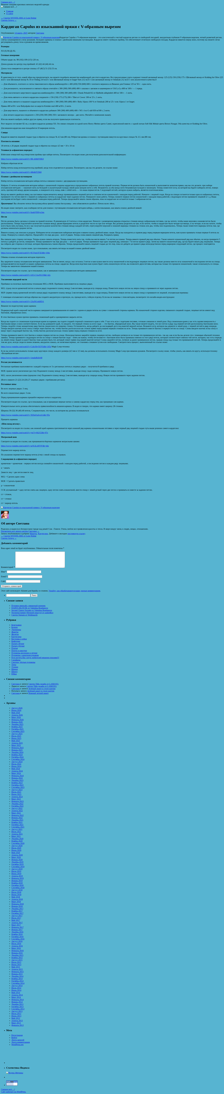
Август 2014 (16, 985)
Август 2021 (16, 829)
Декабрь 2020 (17, 839)
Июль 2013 (16, 1013)
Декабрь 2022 (17, 804)
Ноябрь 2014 (17, 978)
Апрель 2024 (17, 771)
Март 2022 (16, 813)
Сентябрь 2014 (17, 983)
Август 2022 (16, 808)
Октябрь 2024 (17, 757)
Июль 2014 (16, 988)
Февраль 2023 (17, 801)
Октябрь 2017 (17, 913)
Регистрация (17, 1035)
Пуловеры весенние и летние (24, 653)
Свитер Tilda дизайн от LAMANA (43, 684)
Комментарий (8, 567)
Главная (9, 11)
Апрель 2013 (17, 1020)
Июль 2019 (16, 871)
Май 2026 (15, 713)
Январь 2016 (17, 953)
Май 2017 (15, 920)
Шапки (14, 669)
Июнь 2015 (16, 965)
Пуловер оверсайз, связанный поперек (28, 606)
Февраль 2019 (17, 878)
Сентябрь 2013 (17, 1009)
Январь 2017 (17, 930)
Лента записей (17, 1040)
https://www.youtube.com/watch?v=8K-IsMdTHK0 (22, 159)
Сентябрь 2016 (17, 939)
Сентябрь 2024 (17, 759)
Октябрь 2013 (17, 1006)
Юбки (14, 674)
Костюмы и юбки (19, 639)
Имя (3, 572)
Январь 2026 (17, 722)
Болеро (14, 627)
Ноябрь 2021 (17, 822)
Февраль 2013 (17, 1025)
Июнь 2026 (16, 710)
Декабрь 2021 (17, 820)
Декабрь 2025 (17, 724)
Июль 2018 (16, 892)
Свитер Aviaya (8, 20)
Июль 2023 (16, 792)
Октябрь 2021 (17, 825)
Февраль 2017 (17, 927)
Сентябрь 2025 (17, 731)
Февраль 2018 (17, 904)
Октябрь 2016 (17, 937)
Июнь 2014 (16, 990)
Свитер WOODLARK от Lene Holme (18, 18)
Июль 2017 (16, 918)
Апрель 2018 (17, 899)
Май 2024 (15, 769)
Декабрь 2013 (17, 1004)
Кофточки (15, 641)
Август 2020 (16, 846)
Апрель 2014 (17, 995)
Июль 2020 (16, 848)
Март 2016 (16, 948)
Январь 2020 (17, 860)
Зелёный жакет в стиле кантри (41, 688)
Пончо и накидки (19, 651)
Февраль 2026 (17, 720)
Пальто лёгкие (17, 644)
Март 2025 (16, 745)
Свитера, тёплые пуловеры (23, 662)
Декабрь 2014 (17, 976)
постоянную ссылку (76, 533)
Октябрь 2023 (17, 785)
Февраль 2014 (17, 999)
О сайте (9, 13)
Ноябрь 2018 (17, 883)
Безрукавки (16, 625)
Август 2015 (16, 960)
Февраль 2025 (17, 748)
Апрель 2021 (17, 834)
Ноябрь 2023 (17, 783)
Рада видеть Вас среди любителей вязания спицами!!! (35, 658)
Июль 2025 (16, 736)
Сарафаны (15, 660)
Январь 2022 (17, 818)
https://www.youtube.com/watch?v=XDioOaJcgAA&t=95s (25, 415)
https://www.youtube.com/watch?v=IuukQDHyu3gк (22, 212)
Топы (13, 665)
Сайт (3, 581)
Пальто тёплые (17, 646)
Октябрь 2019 (17, 864)
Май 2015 (15, 967)
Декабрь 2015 (17, 955)
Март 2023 (16, 799)
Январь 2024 (17, 778)
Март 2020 (16, 857)
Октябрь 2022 (17, 806)
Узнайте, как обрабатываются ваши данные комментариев (74, 591)
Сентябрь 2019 (17, 867)
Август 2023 (16, 790)
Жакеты (33, 533)
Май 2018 (15, 897)
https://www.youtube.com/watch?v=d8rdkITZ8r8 (21, 172)
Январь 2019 (17, 881)
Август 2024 (16, 762)
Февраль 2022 (17, 815)
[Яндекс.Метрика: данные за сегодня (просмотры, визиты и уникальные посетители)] (14, 1073)
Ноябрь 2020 (17, 841)
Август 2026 (16, 708)
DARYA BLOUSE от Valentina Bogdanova (29, 608)
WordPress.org (17, 1044)
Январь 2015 (17, 974)
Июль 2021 (16, 832)
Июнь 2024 (16, 766)
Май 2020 (15, 853)
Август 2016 (16, 941)
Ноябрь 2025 (17, 727)
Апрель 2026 (17, 715)
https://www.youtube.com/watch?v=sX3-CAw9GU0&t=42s (25, 275)
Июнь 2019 (16, 874)
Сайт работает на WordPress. (13, 1092)
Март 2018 (16, 902)
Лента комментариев (20, 1042)
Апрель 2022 (17, 811)
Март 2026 (16, 717)
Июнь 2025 (16, 738)
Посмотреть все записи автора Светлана (20, 531)
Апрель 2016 (17, 946)
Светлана (40, 33)
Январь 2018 (17, 906)
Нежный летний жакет (38, 693)
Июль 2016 (16, 944)
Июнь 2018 (16, 895)
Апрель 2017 (17, 923)
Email (4, 576)
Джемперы (16, 630)
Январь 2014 (17, 1002)
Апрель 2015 (17, 969)
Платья (14, 648)
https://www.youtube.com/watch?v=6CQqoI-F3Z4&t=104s (25, 253)
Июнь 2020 (16, 850)
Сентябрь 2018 (17, 888)
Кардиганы (43, 533)
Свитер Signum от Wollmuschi (24, 615)
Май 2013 (15, 1018)
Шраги (14, 671)
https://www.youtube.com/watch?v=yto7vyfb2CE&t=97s (24, 433)
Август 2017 (16, 916)
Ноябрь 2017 (17, 911)
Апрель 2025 (17, 743)
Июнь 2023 (16, 794)
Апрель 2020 (17, 855)
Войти (14, 1037)
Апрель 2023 (17, 797)
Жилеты (15, 634)
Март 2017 (16, 925)
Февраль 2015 (17, 972)
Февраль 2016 (17, 951)
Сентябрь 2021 (17, 827)
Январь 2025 (17, 750)
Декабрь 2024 (17, 752)
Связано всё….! (8, 2)
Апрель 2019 (17, 876)
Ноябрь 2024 (17, 755)
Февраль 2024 (17, 776)
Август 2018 (16, 890)
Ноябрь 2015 (17, 958)
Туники (14, 667)
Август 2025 (16, 734)
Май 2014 (15, 992)
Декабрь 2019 (17, 862)
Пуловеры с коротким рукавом (25, 655)
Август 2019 (16, 869)
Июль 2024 (16, 764)
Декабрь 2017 (17, 909)
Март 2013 (16, 1023)
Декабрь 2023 (17, 780)
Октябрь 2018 (17, 885)
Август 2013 (16, 1011)
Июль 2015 (16, 962)
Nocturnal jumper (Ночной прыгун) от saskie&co (32, 613)
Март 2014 (16, 997)
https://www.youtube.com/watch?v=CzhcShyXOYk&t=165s (26, 346)
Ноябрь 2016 (17, 934)
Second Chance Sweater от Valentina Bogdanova (31, 610)
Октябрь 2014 (17, 981)
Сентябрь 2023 (17, 787)
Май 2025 (15, 741)
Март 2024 (16, 773)
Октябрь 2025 (17, 729)
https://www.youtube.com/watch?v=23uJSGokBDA (22, 301)
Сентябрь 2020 (17, 843)
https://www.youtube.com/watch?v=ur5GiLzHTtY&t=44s (25, 446)
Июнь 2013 (16, 1016)
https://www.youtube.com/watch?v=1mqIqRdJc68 (21, 358)
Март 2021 (16, 836)
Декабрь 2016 (17, 932)
